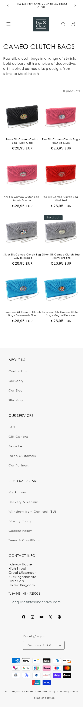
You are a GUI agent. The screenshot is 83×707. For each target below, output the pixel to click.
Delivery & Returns (24, 502)
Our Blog (16, 390)
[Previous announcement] (8, 5)
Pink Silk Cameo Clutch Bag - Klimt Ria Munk (61, 141)
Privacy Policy (20, 521)
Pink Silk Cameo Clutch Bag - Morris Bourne (22, 198)
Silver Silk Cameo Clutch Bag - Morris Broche (61, 256)
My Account (19, 492)
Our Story (16, 381)
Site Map (16, 400)
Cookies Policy (20, 530)
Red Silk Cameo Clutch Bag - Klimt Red (61, 198)
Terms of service (43, 698)
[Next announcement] (75, 5)
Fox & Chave (24, 691)
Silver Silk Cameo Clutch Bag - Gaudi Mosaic (22, 256)
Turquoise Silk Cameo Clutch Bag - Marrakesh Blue (22, 313)
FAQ (12, 427)
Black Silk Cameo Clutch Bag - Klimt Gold (22, 141)
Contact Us (18, 371)
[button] (8, 24)
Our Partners (19, 465)
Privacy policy (69, 691)
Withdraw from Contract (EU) (32, 511)
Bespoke (15, 446)
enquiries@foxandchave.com (36, 602)
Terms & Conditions (24, 540)
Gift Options (18, 436)
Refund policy (46, 691)
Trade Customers (22, 455)
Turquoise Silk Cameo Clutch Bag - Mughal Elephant (61, 313)
